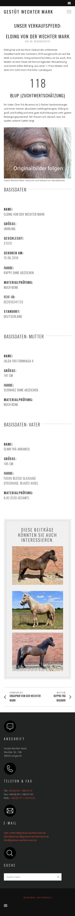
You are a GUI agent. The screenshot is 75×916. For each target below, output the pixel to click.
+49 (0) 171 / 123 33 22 (23, 798)
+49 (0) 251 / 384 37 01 (20, 790)
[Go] (58, 877)
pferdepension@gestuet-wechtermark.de (26, 836)
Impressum (29, 897)
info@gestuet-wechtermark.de (20, 840)
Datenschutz (45, 897)
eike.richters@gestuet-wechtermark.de (25, 833)
